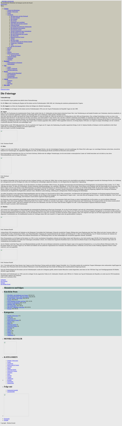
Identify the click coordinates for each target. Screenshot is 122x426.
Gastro (9, 13)
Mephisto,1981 (11, 304)
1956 (12, 44)
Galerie (6, 79)
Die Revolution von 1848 (17, 32)
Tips (5, 65)
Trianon (13, 38)
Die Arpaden (14, 19)
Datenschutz (10, 383)
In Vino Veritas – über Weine (14, 298)
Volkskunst (10, 58)
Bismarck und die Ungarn (17, 37)
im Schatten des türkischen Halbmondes (21, 26)
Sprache (9, 52)
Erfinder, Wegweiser (12, 11)
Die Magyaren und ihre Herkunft (19, 16)
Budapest (6, 61)
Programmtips (11, 76)
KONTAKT (4, 4)
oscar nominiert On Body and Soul (16, 301)
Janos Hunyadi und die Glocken (19, 23)
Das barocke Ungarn (16, 29)
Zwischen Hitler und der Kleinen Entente (21, 41)
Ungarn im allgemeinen (13, 10)
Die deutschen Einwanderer (18, 28)
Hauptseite (7, 418)
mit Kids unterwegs (12, 70)
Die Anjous (14, 20)
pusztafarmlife (11, 391)
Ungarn (6, 8)
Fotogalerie (10, 381)
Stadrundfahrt (10, 64)
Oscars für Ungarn (15, 55)
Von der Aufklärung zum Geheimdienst (21, 31)
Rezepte (9, 308)
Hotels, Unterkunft (12, 68)
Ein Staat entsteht (15, 17)
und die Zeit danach (16, 46)
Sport (8, 50)
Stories (9, 332)
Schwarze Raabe (15, 25)
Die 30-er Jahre (15, 40)
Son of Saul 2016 (11, 305)
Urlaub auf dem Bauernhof (14, 73)
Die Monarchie (15, 35)
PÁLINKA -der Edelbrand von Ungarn (17, 295)
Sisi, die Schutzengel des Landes (19, 34)
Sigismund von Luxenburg (18, 22)
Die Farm (9, 83)
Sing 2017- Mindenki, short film (15, 307)
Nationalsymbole (11, 56)
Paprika (9, 299)
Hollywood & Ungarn (13, 53)
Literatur (9, 47)
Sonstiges (9, 59)
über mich (7, 85)
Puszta (6, 71)
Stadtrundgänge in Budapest (14, 62)
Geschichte (10, 14)
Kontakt (9, 380)
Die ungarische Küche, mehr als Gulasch (18, 296)
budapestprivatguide (12, 390)
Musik (9, 49)
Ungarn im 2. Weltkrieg (17, 43)
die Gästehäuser (11, 74)
